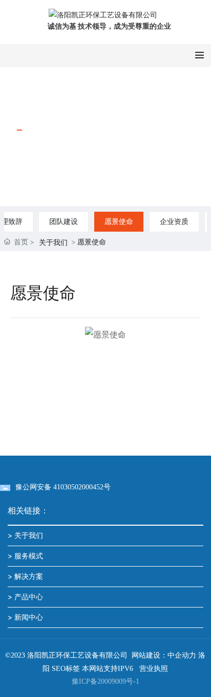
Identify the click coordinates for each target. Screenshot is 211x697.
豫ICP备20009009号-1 (105, 681)
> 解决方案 (25, 576)
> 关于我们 (25, 535)
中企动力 (181, 655)
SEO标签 (66, 668)
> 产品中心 (25, 596)
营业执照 (153, 668)
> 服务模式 (25, 555)
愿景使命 (118, 221)
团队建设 (63, 221)
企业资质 (174, 221)
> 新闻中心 (25, 617)
